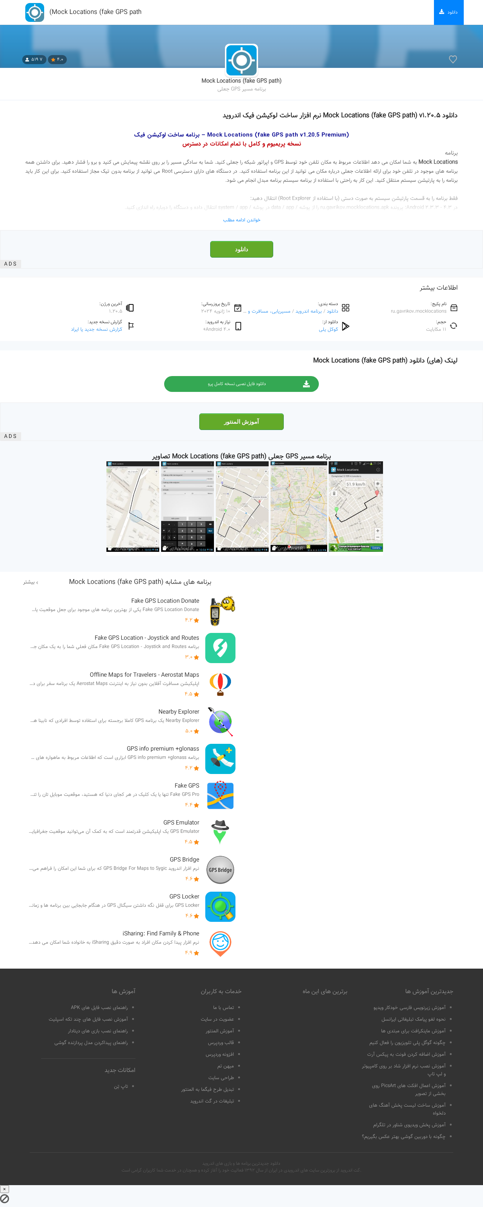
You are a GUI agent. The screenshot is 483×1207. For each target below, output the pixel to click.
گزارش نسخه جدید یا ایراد (96, 329)
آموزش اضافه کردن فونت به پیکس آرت (406, 1054)
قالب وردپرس (221, 1043)
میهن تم (225, 1066)
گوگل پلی (328, 329)
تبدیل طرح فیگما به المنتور (207, 1089)
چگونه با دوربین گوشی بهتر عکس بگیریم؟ (404, 1137)
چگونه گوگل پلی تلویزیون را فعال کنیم (407, 1043)
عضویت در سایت (217, 1019)
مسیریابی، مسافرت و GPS (264, 311)
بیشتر (29, 582)
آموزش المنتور (241, 422)
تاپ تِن (121, 1086)
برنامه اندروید (308, 311)
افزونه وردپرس (220, 1054)
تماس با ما (223, 1008)
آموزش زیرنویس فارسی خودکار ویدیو (410, 1008)
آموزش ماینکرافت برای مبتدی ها (413, 1031)
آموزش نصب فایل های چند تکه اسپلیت (88, 1019)
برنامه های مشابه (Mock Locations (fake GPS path (140, 582)
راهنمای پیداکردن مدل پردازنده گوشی (91, 1043)
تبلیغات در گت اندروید (212, 1101)
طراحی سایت (221, 1078)
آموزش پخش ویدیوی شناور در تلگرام (409, 1125)
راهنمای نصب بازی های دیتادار (98, 1031)
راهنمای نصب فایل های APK (99, 1008)
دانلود (241, 249)
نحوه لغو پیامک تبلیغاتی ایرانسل (413, 1019)
